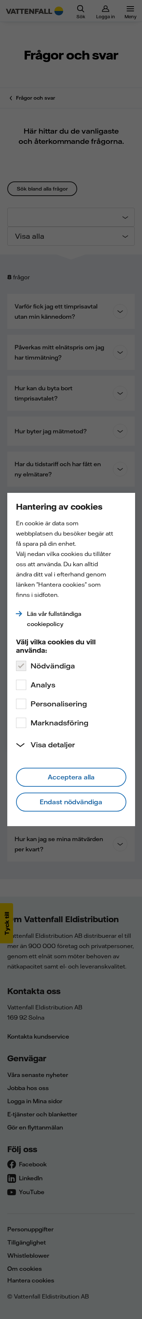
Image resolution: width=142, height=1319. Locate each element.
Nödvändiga (53, 665)
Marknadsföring (59, 722)
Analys (43, 684)
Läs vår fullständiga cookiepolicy (54, 619)
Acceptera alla (71, 777)
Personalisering (59, 703)
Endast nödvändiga (71, 802)
